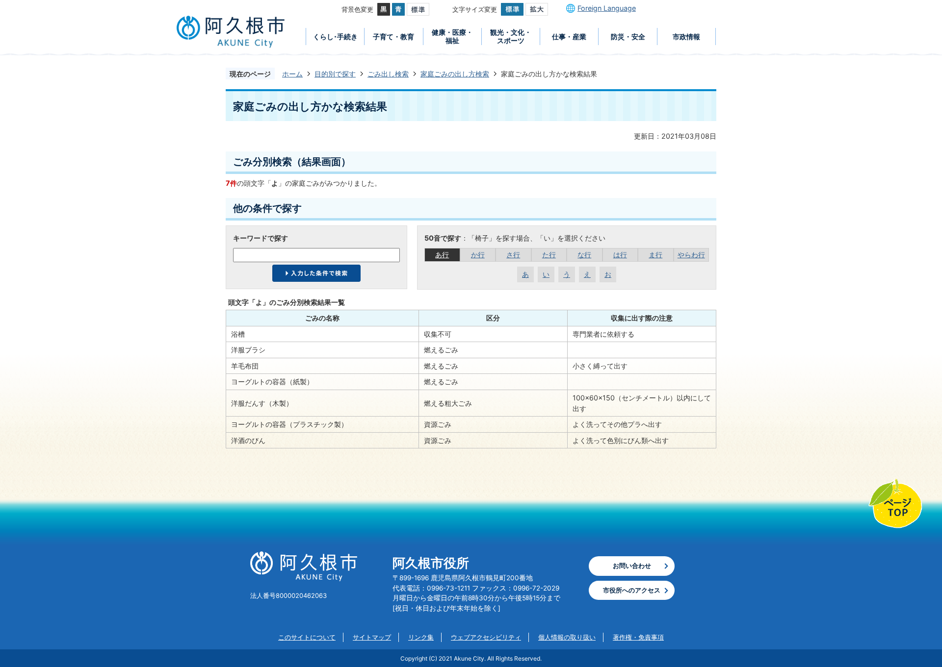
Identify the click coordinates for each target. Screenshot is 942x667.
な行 (584, 254)
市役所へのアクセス (631, 590)
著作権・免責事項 (638, 637)
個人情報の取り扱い (567, 637)
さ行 (513, 254)
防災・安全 (628, 36)
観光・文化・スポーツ (510, 36)
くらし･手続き (335, 36)
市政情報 (686, 36)
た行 (549, 254)
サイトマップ (372, 637)
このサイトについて (307, 637)
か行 (478, 254)
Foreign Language (606, 8)
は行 (620, 254)
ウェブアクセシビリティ (486, 637)
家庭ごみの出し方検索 (454, 74)
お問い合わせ (632, 565)
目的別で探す (335, 74)
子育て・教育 (393, 36)
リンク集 (421, 637)
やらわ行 (691, 254)
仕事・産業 (569, 36)
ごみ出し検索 (388, 74)
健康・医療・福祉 (452, 36)
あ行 (442, 254)
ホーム (292, 74)
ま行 (655, 254)
